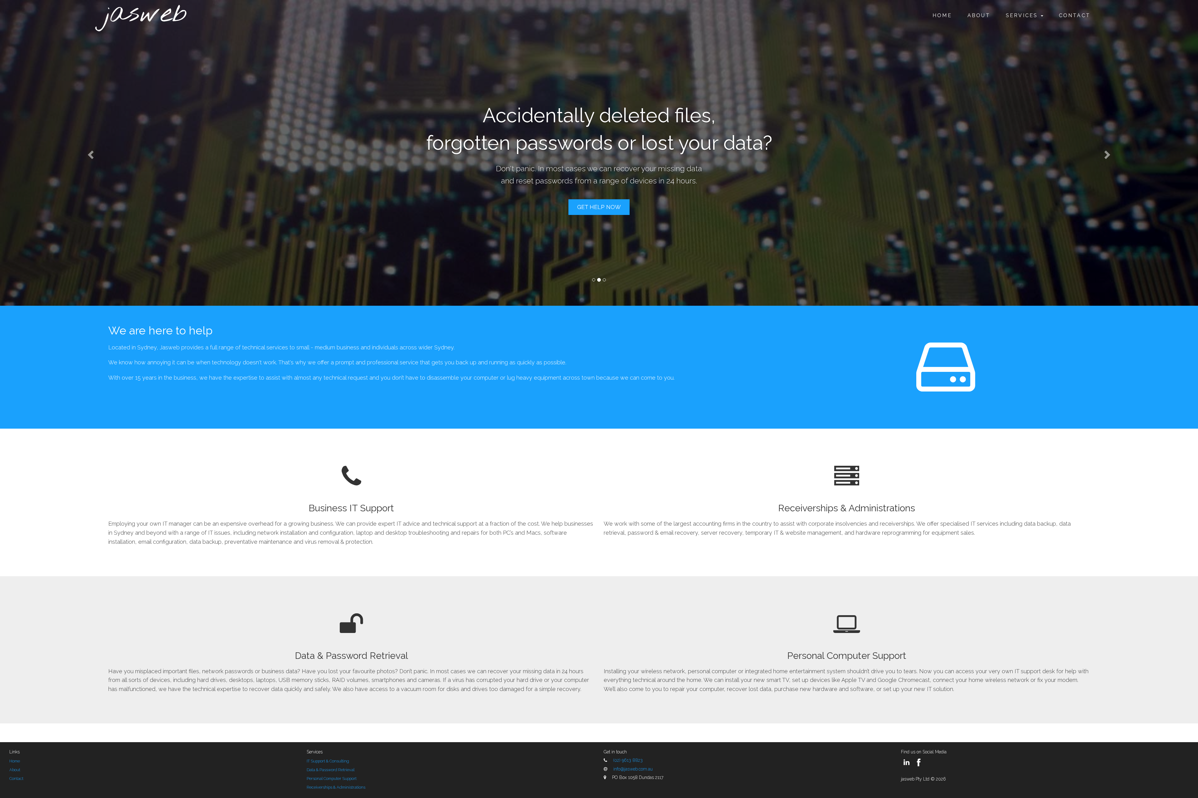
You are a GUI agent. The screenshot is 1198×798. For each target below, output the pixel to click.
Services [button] (1023, 15)
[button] (90, 153)
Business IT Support (351, 508)
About (978, 15)
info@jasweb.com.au (633, 768)
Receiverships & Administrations (846, 508)
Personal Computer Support (846, 655)
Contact (1074, 15)
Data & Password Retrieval (351, 655)
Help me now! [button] (599, 193)
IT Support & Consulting (328, 761)
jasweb (146, 14)
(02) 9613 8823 (628, 760)
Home (942, 15)
